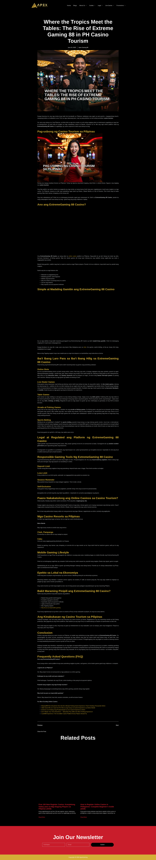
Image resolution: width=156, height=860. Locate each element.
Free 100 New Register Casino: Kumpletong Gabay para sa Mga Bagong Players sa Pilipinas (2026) (57, 806)
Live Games (108, 5)
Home (69, 5)
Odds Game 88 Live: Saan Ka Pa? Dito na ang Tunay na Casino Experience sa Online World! (68, 707)
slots (85, 347)
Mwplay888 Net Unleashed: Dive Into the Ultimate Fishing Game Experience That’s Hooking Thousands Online (73, 706)
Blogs (75, 5)
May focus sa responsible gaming (51, 607)
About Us (82, 5)
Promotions (120, 5)
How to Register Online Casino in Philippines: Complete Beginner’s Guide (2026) (97, 806)
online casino (73, 256)
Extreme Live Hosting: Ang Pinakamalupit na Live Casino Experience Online (63, 709)
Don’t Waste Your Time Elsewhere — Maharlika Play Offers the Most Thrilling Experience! (67, 711)
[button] (50, 731)
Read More (42, 817)
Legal (99, 5)
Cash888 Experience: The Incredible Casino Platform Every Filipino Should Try (64, 713)
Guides (91, 5)
